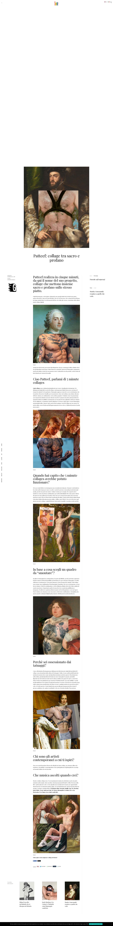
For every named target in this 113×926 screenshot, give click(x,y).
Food (1, 463)
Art (1, 454)
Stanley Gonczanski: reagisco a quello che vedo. (71, 904)
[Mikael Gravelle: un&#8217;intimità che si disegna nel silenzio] (26, 891)
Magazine (1, 480)
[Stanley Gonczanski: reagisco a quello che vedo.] (72, 891)
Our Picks (1, 469)
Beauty (1, 458)
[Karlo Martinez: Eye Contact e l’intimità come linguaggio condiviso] (49, 891)
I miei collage (36, 388)
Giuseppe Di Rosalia (11, 279)
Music (1, 445)
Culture (1, 474)
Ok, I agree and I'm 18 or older (95, 923)
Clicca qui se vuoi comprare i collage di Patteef (45, 857)
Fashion (1, 449)
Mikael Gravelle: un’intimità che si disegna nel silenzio (25, 904)
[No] (111, 924)
